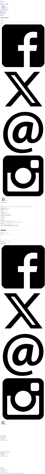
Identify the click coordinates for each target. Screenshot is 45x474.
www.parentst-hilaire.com (15, 225)
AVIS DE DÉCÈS (3, 6)
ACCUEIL (3, 5)
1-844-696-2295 (8, 225)
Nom (1, 231)
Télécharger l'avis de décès (3, 202)
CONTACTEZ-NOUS (4, 8)
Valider (7, 3)
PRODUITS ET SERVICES (5, 7)
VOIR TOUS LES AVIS (3, 14)
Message (2, 234)
